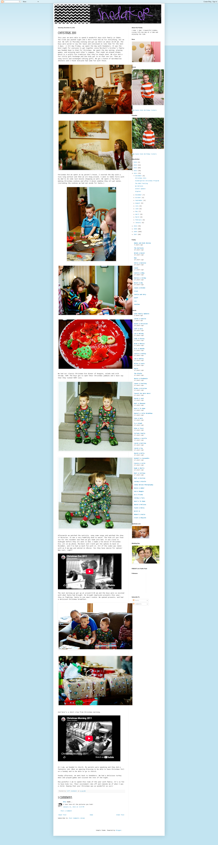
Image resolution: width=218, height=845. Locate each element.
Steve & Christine (141, 324)
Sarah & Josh (139, 398)
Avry (64, 802)
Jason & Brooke (139, 288)
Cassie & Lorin (139, 463)
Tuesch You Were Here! (142, 393)
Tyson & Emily (139, 508)
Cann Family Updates (141, 314)
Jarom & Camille (140, 319)
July (137, 206)
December (138, 176)
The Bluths (138, 373)
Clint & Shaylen (140, 518)
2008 (136, 231)
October (138, 197)
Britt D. (137, 511)
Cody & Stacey (139, 339)
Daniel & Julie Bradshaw (143, 413)
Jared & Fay (138, 448)
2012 (136, 171)
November (138, 195)
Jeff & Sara (138, 329)
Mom (135, 258)
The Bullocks (139, 248)
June (137, 209)
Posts (136, 600)
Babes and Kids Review (142, 243)
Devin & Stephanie (141, 378)
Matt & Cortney (139, 473)
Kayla (136, 368)
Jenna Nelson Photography (143, 485)
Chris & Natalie (140, 263)
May (137, 211)
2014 (136, 165)
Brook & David (139, 253)
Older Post (120, 815)
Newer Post (62, 815)
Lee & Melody (139, 334)
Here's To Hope (139, 408)
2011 (136, 173)
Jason (136, 268)
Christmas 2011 (140, 178)
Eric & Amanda (139, 349)
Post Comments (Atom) (77, 818)
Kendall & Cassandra (141, 458)
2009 (136, 229)
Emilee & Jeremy (140, 278)
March (137, 217)
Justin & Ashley (140, 354)
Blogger (118, 830)
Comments (137, 604)
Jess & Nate (138, 418)
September (139, 200)
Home (91, 815)
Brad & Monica (139, 344)
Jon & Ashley (139, 359)
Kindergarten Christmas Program (147, 181)
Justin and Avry (140, 294)
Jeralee (137, 304)
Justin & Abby (139, 273)
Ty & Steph (138, 423)
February (138, 220)
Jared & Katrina (140, 443)
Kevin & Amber (139, 488)
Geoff (136, 298)
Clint (136, 291)
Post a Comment (66, 811)
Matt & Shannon (139, 403)
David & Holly (139, 453)
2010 (136, 226)
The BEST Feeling (141, 183)
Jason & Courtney (140, 383)
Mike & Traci (139, 428)
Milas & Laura (139, 363)
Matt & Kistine (139, 478)
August (138, 203)
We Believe (139, 186)
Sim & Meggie (139, 491)
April (137, 214)
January (138, 223)
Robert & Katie (139, 514)
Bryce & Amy (138, 283)
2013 (136, 168)
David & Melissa (140, 504)
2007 (136, 234)
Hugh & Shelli (139, 468)
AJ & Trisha (138, 495)
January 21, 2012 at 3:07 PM (73, 807)
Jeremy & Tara (139, 498)
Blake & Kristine (140, 388)
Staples (138, 191)
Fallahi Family (139, 433)
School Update (140, 189)
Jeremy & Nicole (140, 481)
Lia (135, 301)
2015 (136, 162)
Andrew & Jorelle (140, 438)
